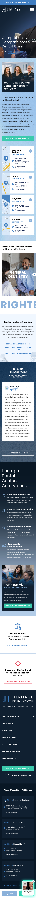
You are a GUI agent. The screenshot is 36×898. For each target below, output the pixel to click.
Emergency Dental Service (18, 682)
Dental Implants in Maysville (18, 353)
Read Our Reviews (11, 751)
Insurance (7, 723)
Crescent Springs (18, 152)
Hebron (18, 177)
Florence (18, 221)
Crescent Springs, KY (17, 800)
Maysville (18, 200)
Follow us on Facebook (21, 776)
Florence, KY (14, 865)
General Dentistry (18, 285)
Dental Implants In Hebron (18, 344)
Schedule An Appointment (18, 3)
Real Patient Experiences (18, 453)
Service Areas (9, 737)
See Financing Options (18, 645)
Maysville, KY (14, 844)
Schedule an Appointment (18, 606)
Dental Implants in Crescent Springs (18, 349)
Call (11, 893)
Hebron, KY (13, 823)
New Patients (9, 758)
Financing (7, 730)
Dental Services (10, 716)
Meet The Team (9, 744)
